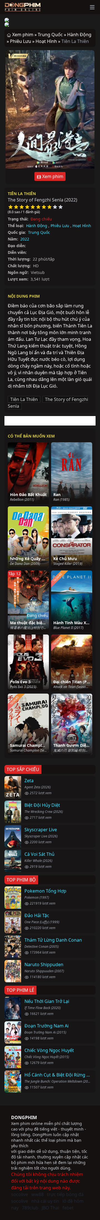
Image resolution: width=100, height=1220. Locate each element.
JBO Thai (50, 1208)
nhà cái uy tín (45, 1201)
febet (68, 1208)
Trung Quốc (39, 232)
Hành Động (36, 225)
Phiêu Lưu (60, 225)
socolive (19, 1194)
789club (30, 1208)
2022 (24, 239)
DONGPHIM (24, 1117)
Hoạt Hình (81, 225)
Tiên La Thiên (22, 193)
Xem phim (52, 176)
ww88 (37, 1194)
